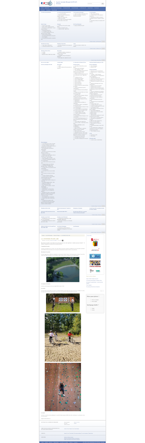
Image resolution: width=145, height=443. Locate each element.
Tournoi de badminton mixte (63, 27)
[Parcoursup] (95, 250)
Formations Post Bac (66, 7)
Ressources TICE (93, 67)
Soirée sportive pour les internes (79, 131)
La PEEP (43, 53)
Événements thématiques (93, 69)
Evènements (59, 24)
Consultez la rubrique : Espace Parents (96, 60)
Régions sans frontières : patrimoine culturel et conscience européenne (79, 129)
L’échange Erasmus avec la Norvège (48, 164)
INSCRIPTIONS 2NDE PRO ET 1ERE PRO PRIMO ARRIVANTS (64, 219)
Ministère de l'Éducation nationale (68, 437)
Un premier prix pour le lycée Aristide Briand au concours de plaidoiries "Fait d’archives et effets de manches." (48, 202)
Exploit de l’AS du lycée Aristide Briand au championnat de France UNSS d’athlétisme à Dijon (96, 89)
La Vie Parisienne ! (45, 169)
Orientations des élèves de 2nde (45, 208)
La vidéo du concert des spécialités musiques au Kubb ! (79, 114)
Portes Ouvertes (54, 10)
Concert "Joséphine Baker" (78, 79)
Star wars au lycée (45, 195)
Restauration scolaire (92, 138)
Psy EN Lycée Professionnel (77, 24)
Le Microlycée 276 (83, 7)
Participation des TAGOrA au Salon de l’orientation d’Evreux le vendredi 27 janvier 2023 (96, 18)
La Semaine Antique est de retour (79, 112)
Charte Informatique (94, 65)
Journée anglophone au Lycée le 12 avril (48, 158)
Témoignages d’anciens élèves (61, 43)
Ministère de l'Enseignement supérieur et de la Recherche (71, 438)
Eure (68, 428)
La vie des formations (92, 12)
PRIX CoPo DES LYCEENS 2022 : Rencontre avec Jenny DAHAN (95, 121)
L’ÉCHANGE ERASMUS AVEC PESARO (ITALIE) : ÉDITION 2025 (47, 166)
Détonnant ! (44, 150)
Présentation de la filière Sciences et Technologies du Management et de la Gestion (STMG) (64, 229)
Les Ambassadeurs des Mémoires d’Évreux (79, 62)
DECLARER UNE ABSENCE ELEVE (64, 57)
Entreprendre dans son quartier (95, 86)
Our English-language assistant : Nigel (48, 182)
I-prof (68, 433)
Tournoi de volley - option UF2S (63, 29)
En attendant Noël (77, 94)
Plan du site (50, 442)
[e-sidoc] (95, 242)
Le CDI (90, 133)
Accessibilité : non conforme (64, 442)
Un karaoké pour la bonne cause (79, 136)
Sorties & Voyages (43, 24)
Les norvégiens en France (46, 178)
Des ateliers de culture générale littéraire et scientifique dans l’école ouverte (48, 146)
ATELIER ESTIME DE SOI (95, 77)
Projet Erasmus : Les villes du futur (48, 189)
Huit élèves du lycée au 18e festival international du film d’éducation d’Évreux (80, 98)
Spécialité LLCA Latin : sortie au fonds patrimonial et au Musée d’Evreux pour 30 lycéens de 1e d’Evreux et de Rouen (80, 134)
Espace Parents (90, 7)
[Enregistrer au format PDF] (62, 240)
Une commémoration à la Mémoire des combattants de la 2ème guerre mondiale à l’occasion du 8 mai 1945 (96, 128)
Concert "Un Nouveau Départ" (79, 80)
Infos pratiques (59, 50)
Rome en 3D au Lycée (78, 130)
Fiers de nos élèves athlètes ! (45, 62)
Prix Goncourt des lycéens (46, 184)
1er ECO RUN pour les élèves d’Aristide (48, 143)
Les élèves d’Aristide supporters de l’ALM (97, 106)
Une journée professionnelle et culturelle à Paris (94, 280)
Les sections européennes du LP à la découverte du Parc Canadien (47, 33)
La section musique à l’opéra (79, 111)
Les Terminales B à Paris (95, 107)
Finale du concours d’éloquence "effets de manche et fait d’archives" (80, 96)
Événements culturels (76, 64)
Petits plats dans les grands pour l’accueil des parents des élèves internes (96, 116)
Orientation (43, 10)
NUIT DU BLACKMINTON (95, 110)
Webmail (65, 433)
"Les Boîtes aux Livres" (78, 77)
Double (93, 310)
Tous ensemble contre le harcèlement (48, 196)
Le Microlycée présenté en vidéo (47, 46)
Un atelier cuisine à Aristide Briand (96, 139)
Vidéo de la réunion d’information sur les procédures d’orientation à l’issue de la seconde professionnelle (80, 15)
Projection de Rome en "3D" (79, 72)
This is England (44, 36)
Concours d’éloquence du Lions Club (48, 144)
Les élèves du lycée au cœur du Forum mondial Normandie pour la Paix (48, 177)
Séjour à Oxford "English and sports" (48, 26)
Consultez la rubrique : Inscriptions (96, 224)
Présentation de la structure (45, 43)
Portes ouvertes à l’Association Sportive (97, 117)
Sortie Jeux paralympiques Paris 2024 (46, 64)
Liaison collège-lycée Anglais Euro (80, 121)
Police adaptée (94, 301)
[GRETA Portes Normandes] (95, 270)
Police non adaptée (95, 299)
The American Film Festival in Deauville (48, 35)
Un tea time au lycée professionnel (46, 12)
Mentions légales (56, 442)
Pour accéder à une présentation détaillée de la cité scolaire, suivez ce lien (64, 20)
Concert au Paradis (77, 81)
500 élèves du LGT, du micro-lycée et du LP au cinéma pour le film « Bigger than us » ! (80, 75)
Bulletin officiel (91, 433)
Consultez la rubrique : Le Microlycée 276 (95, 48)
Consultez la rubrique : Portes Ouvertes (96, 232)
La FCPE (43, 52)
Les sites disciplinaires (85, 433)
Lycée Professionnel (75, 7)
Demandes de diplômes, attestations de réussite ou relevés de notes (64, 53)
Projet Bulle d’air (45, 187)
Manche (71, 428)
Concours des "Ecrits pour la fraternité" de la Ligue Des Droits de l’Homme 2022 (96, 79)
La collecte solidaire (60, 62)
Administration (47, 7)
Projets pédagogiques (44, 142)
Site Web (75, 423)
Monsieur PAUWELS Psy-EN (79, 25)
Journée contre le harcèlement (79, 68)
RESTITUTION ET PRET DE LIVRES (48, 54)
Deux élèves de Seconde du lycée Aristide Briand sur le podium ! (48, 152)
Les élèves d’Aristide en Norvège (47, 175)
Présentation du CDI (94, 134)
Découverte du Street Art (46, 30)
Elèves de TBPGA (54, 240)
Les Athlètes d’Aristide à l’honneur (96, 104)
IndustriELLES (76, 99)
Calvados (65, 428)
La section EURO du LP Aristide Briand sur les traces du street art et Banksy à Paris (80, 109)
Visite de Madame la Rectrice (95, 131)
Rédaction (70, 442)
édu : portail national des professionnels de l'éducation (72, 439)
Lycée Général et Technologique (56, 7)
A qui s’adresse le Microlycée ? (47, 45)
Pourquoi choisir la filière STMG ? (62, 211)
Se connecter (75, 442)
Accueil (42, 7)
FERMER (103, 41)
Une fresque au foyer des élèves (79, 137)
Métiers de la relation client (62, 17)
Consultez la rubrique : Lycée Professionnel (95, 41)
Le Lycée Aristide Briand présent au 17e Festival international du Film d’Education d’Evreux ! (80, 119)
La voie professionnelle (62, 13)
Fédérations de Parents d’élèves (45, 50)
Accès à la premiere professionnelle (78, 12)
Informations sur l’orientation (77, 208)
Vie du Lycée (96, 7)
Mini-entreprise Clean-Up (95, 13)
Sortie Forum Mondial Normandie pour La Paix (96, 62)
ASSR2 (59, 65)
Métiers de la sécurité (61, 18)
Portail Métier (71, 433)
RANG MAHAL (77, 127)
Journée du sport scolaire (46, 25)
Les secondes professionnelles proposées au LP (64, 12)
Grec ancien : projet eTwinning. (47, 157)
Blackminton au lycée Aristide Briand (97, 70)
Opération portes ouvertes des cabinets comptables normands (96, 112)
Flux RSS (46, 442)
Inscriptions (48, 10)
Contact (74, 43)
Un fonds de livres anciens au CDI (47, 200)
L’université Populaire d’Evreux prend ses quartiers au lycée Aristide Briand (80, 71)
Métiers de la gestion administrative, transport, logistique (63, 15)
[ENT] (95, 256)
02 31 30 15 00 (77, 422)
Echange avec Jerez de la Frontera (96, 85)
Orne (73, 428)
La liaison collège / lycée (95, 103)
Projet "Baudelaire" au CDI (78, 69)
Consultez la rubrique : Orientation (96, 214)
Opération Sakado (93, 114)
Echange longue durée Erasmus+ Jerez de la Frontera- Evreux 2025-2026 (48, 155)
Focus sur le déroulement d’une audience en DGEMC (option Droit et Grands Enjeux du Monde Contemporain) (96, 92)
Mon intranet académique (77, 433)
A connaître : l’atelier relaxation (96, 74)
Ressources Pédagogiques (93, 64)
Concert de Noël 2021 (78, 82)
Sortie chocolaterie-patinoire (46, 34)
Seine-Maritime (77, 428)
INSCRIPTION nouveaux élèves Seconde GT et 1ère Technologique (48, 219)
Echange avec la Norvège (46, 153)
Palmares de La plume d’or (46, 183)
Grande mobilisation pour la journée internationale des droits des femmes (95, 95)
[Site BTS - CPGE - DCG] (95, 263)
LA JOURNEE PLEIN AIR (46, 31)
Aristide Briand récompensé (78, 78)
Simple (93, 308)
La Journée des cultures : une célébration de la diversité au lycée (80, 105)
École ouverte (60, 54)
